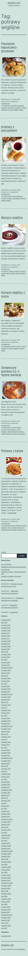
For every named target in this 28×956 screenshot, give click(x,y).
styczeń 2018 (5, 625)
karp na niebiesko (16, 525)
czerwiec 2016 (6, 654)
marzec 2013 (5, 745)
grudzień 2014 (6, 689)
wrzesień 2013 (6, 729)
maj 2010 (4, 832)
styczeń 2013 (5, 750)
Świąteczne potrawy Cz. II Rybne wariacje (11, 371)
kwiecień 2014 (6, 710)
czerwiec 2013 (6, 737)
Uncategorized (5, 103)
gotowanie (7, 346)
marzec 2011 (5, 806)
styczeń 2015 (5, 686)
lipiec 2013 (4, 734)
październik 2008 (7, 883)
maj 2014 (4, 707)
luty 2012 (4, 779)
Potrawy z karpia (12, 450)
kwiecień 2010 (5, 835)
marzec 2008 (5, 901)
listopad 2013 (5, 723)
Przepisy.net (14, 3)
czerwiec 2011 (5, 800)
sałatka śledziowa (12, 431)
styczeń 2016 (5, 662)
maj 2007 (4, 928)
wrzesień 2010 (6, 822)
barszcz (6, 271)
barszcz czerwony (14, 271)
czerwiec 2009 (6, 862)
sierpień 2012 (5, 763)
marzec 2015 (5, 681)
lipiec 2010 (4, 827)
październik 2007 (7, 915)
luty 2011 (4, 808)
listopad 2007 (5, 912)
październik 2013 (6, 726)
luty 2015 (4, 683)
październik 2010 (6, 819)
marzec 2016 (5, 657)
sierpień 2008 (5, 888)
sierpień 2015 (5, 673)
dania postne (8, 196)
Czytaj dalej (12, 513)
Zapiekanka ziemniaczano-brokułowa (13, 567)
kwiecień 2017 (5, 636)
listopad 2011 (5, 787)
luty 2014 (4, 715)
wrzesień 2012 (6, 761)
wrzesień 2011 (5, 792)
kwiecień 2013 (5, 742)
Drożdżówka (5, 569)
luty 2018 (4, 622)
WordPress (21, 949)
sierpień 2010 (5, 824)
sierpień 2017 (5, 633)
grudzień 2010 (5, 814)
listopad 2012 (5, 755)
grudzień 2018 (5, 620)
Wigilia (21, 110)
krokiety (3, 198)
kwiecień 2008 (6, 899)
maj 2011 (4, 803)
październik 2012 (6, 758)
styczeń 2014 (5, 718)
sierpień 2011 (5, 795)
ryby (24, 530)
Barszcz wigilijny (12, 217)
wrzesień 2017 (6, 630)
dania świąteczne (17, 196)
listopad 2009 (5, 848)
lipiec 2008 (4, 891)
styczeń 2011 (5, 811)
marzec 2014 (5, 713)
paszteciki (7, 105)
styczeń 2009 (5, 875)
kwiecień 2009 (6, 867)
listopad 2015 (5, 665)
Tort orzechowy (6, 564)
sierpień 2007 (5, 920)
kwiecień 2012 (5, 774)
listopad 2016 (5, 644)
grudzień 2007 (6, 909)
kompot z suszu (15, 346)
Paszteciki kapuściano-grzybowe (9, 47)
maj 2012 (4, 771)
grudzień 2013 (5, 721)
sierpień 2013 (5, 731)
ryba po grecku (11, 429)
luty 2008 (4, 904)
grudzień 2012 (5, 753)
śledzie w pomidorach (18, 434)
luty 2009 (4, 872)
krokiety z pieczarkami (13, 198)
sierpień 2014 (5, 699)
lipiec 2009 (4, 859)
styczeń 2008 (5, 907)
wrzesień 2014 (6, 697)
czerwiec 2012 (6, 769)
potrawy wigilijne (13, 110)
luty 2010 (4, 840)
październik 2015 (6, 668)
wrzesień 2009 (6, 854)
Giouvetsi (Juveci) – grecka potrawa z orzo (13, 572)
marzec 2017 (5, 638)
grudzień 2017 (5, 628)
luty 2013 (4, 747)
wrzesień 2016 (6, 646)
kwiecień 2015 (5, 678)
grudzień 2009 (6, 846)
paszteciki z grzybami (14, 107)
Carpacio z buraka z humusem (11, 576)
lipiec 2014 (4, 702)
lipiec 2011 (4, 798)
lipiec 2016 (4, 652)
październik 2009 (7, 851)
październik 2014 (6, 694)
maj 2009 (4, 864)
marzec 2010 (5, 838)
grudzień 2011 (5, 784)
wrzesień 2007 (6, 917)
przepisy (21, 348)
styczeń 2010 (5, 843)
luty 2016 (4, 660)
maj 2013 (4, 739)
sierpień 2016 (5, 649)
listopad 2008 (5, 880)
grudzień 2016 (5, 641)
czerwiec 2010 (6, 830)
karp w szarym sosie (14, 527)
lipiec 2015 (4, 676)
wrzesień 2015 (6, 670)
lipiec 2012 (4, 766)
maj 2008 (4, 896)
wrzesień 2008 (6, 885)
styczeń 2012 (5, 782)
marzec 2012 (5, 777)
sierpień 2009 (5, 856)
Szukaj (3, 552)
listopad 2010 (5, 816)
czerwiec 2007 (6, 925)
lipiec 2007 (4, 923)
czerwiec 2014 (6, 705)
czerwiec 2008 (6, 893)
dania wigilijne (11, 273)
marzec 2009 (5, 870)
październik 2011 (6, 790)
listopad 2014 (5, 691)
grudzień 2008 (6, 878)
